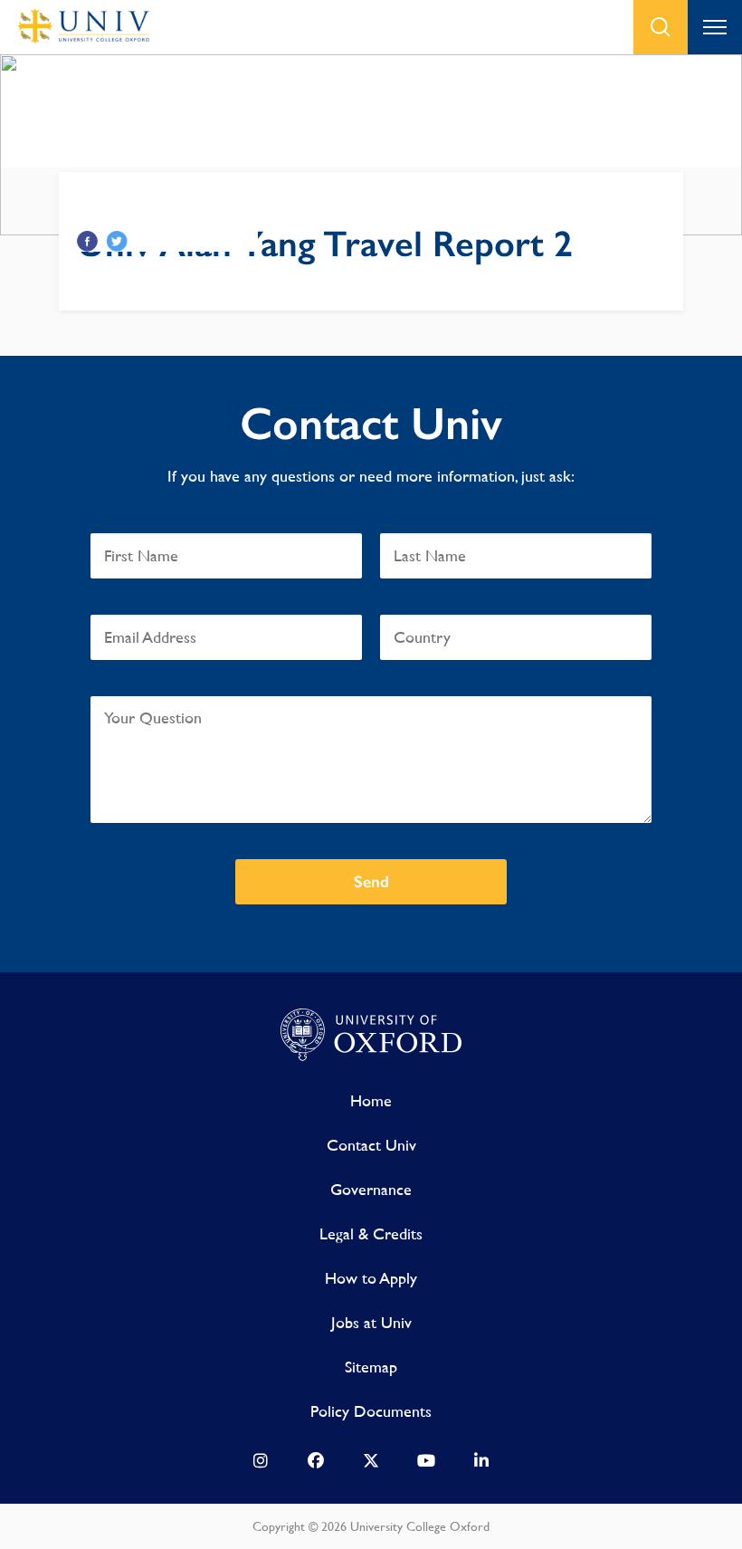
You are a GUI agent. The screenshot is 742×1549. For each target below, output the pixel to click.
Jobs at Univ (371, 1322)
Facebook (87, 241)
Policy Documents (371, 1410)
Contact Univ (371, 1144)
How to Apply (371, 1277)
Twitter (117, 241)
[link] (260, 1465)
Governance (371, 1189)
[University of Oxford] (371, 1036)
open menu (715, 27)
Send (371, 882)
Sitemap (371, 1366)
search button (660, 27)
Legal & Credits (371, 1233)
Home (371, 1100)
